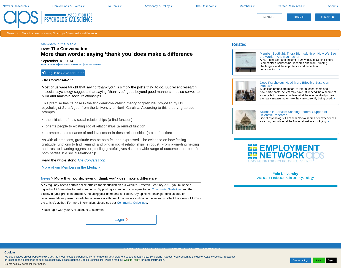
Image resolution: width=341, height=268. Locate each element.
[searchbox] (269, 17)
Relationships (92, 64)
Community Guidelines (167, 189)
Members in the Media (58, 44)
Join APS (326, 17)
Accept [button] (319, 260)
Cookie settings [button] (300, 260)
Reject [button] (331, 260)
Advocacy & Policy (158, 6)
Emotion (53, 64)
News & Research (15, 6)
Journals (114, 6)
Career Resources (290, 6)
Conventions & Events (67, 6)
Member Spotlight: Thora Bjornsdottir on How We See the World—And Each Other (298, 55)
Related (239, 44)
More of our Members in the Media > (71, 167)
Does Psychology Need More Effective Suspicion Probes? (294, 84)
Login (298, 17)
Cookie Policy (132, 259)
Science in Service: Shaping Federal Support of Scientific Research (293, 113)
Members (246, 6)
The (205, 6)
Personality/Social (71, 64)
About (332, 6)
